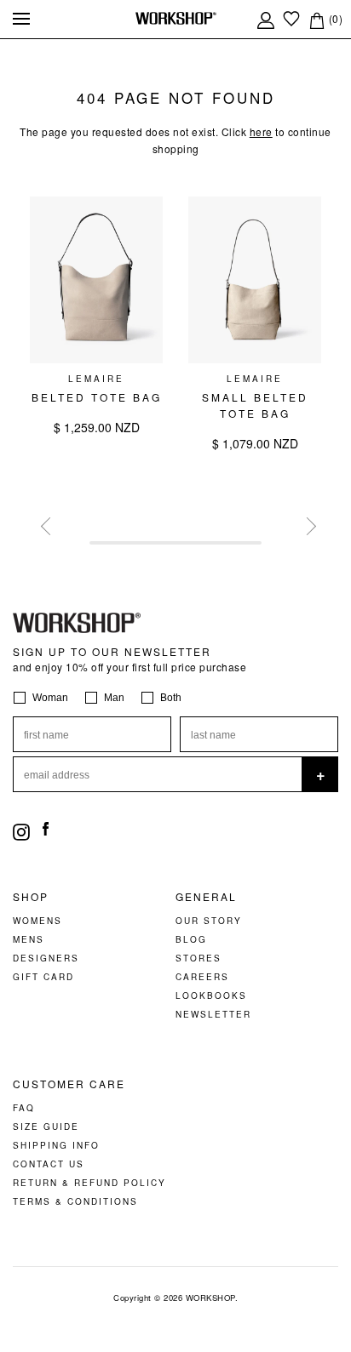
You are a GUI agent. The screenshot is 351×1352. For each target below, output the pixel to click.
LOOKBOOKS (211, 995)
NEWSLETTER (213, 1014)
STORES (199, 958)
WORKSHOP (210, 1298)
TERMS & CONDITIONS (75, 1201)
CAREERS (202, 977)
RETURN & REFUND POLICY (89, 1183)
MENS (28, 939)
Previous (47, 523)
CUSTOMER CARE (69, 1084)
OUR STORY (209, 921)
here (261, 131)
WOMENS (37, 921)
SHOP (31, 897)
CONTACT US (48, 1164)
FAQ (24, 1108)
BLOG (191, 939)
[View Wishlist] (291, 18)
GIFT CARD (43, 977)
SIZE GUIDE (46, 1126)
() (333, 18)
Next (304, 523)
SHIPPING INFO (56, 1145)
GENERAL (206, 897)
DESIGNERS (46, 958)
